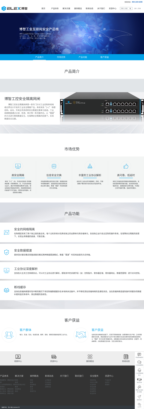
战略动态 (48, 386)
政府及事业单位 (20, 384)
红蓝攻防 (93, 384)
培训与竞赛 (93, 382)
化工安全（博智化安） (7, 391)
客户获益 (104, 57)
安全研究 (93, 391)
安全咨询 (93, 393)
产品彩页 (108, 380)
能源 (16, 382)
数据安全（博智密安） (7, 389)
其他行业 (33, 391)
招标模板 (48, 384)
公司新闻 (48, 380)
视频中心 (18, 361)
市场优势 (61, 57)
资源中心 (112, 8)
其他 (16, 391)
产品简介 (39, 57)
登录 (139, 8)
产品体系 (55, 8)
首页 (43, 8)
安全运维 (93, 386)
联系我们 (79, 376)
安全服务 (94, 376)
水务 (31, 389)
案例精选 (78, 8)
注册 (135, 8)
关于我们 (101, 8)
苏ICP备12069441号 (14, 407)
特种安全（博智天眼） (7, 393)
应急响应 (93, 389)
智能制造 (18, 389)
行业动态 (48, 382)
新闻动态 (89, 8)
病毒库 (107, 384)
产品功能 (83, 57)
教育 (16, 386)
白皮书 (107, 382)
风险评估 (93, 380)
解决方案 (66, 8)
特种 (16, 380)
